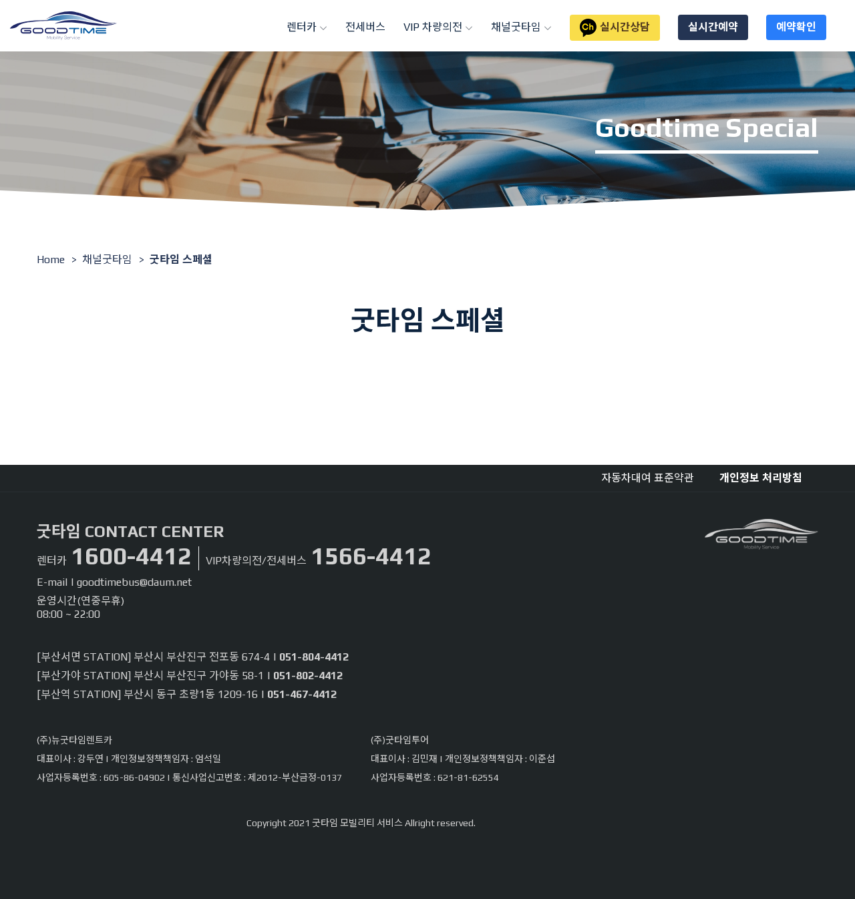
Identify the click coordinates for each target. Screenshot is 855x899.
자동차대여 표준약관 (647, 478)
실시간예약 (713, 27)
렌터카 (303, 27)
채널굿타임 (517, 27)
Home (51, 259)
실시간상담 (625, 27)
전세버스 (365, 27)
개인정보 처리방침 (760, 478)
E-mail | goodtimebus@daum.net (114, 582)
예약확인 (796, 27)
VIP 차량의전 (434, 27)
